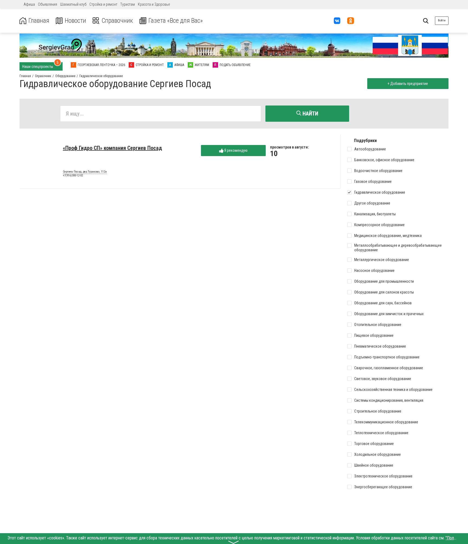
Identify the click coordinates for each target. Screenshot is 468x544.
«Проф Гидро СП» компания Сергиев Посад (112, 148)
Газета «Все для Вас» (175, 20)
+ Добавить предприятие (408, 83)
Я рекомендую (235, 150)
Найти (309, 113)
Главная (38, 20)
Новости (75, 20)
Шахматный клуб (73, 4)
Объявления (47, 4)
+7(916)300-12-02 (73, 175)
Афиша (29, 4)
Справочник (117, 20)
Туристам (127, 4)
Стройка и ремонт (103, 4)
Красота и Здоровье (154, 4)
